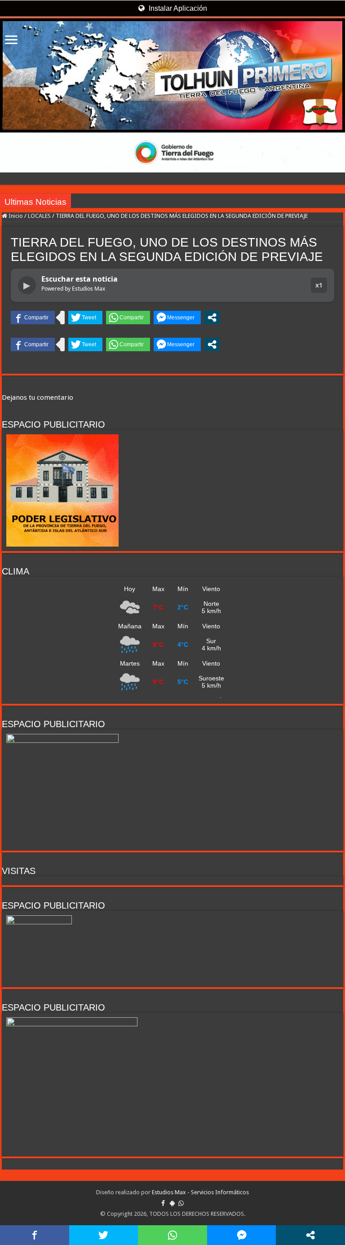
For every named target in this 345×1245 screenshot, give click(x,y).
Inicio (15, 215)
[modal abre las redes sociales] (212, 317)
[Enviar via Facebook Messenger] (177, 317)
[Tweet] (85, 317)
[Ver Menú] (11, 40)
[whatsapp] (181, 1203)
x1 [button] (319, 285)
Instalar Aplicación (177, 8)
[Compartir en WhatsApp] (128, 317)
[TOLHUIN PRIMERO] (172, 75)
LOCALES (39, 215)
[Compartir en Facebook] (33, 317)
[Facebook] (163, 1203)
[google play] (172, 1203)
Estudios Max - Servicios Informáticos (200, 1192)
